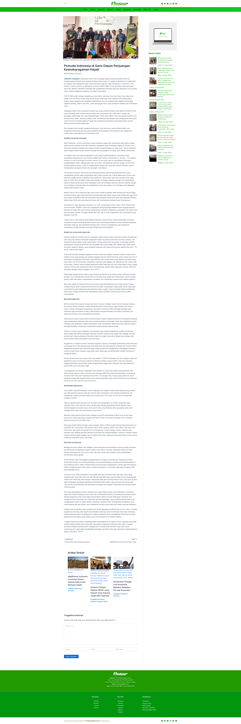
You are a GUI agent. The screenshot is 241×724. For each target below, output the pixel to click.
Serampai (127, 9)
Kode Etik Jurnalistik (148, 707)
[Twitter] (165, 4)
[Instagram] (168, 4)
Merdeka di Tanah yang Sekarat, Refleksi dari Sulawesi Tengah (165, 157)
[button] (65, 3)
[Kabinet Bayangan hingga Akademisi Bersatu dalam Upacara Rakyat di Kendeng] (152, 137)
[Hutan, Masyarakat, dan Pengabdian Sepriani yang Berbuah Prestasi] (152, 70)
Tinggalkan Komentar (75, 588)
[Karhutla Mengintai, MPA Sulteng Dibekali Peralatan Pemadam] (152, 148)
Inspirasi (110, 9)
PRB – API (147, 9)
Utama (92, 9)
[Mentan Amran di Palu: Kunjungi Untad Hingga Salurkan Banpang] (152, 60)
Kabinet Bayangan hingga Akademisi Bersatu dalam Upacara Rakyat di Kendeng (166, 137)
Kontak (96, 705)
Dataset (120, 712)
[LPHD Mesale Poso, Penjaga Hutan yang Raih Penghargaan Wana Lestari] (152, 127)
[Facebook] (162, 4)
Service (96, 707)
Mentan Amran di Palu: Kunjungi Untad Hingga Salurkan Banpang (165, 60)
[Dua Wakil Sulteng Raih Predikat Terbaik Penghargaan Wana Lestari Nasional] (152, 93)
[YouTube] (176, 4)
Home (85, 9)
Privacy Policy (146, 703)
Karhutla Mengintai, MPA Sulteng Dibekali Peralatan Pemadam (166, 147)
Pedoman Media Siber (149, 710)
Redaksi (96, 703)
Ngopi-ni (101, 9)
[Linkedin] (173, 4)
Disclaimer (145, 701)
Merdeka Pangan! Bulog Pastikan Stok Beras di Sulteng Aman (165, 117)
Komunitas (137, 9)
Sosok (156, 9)
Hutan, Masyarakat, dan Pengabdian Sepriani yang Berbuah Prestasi (166, 70)
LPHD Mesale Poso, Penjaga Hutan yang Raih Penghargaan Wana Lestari (166, 127)
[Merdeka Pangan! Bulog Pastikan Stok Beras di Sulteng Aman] (152, 117)
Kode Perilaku (146, 705)
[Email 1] (170, 4)
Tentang (96, 701)
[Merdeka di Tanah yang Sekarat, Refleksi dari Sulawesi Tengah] (152, 158)
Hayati (118, 9)
